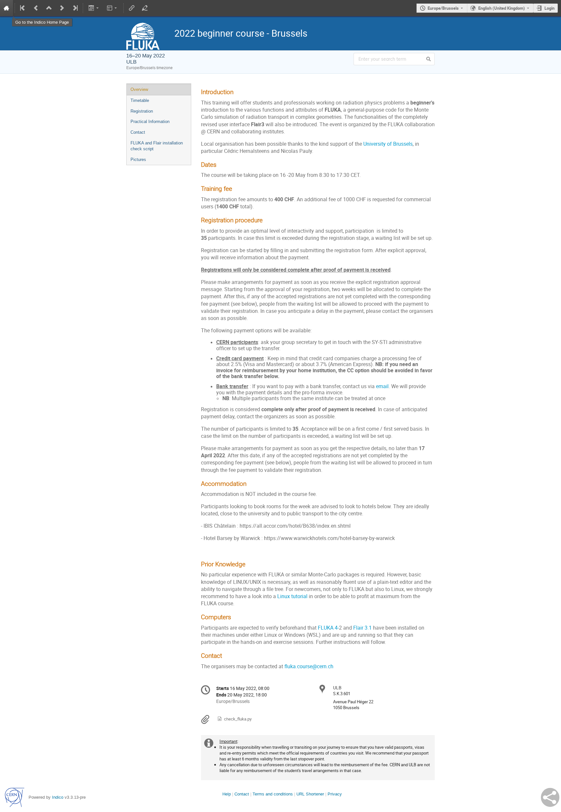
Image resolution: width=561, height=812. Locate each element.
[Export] (94, 8)
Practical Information (150, 121)
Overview (139, 89)
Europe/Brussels (443, 8)
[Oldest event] (23, 8)
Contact (138, 132)
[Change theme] (112, 8)
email (382, 386)
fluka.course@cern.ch (308, 666)
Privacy (335, 794)
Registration (142, 111)
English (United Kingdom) (501, 8)
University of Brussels (388, 144)
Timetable (140, 100)
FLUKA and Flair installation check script (157, 146)
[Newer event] (62, 8)
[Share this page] (550, 797)
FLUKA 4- (328, 627)
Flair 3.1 (362, 627)
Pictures (138, 159)
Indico (57, 797)
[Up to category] (49, 8)
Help (226, 794)
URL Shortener (310, 794)
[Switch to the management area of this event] (144, 8)
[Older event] (36, 8)
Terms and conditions (273, 794)
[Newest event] (74, 8)
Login (549, 8)
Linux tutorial (292, 596)
